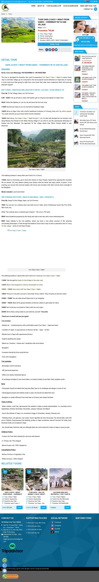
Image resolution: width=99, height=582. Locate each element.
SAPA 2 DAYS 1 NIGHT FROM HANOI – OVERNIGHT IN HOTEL (12, 493)
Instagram (58, 525)
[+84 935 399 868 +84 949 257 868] (4, 576)
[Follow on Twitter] (94, 1)
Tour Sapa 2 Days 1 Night (51, 77)
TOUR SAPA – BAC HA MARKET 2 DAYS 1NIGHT (36, 493)
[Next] (71, 489)
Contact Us (88, 9)
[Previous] (1, 489)
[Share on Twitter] (49, 49)
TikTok (57, 532)
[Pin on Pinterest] (53, 49)
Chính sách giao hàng (33, 526)
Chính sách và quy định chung (36, 523)
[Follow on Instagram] (92, 1)
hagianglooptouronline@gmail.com (86, 45)
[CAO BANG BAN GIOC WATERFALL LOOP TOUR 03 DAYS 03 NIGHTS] (60, 479)
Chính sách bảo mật (33, 533)
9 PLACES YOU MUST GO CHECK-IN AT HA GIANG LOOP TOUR (87, 114)
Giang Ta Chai (22, 280)
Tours (10, 14)
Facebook (58, 522)
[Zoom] (4, 40)
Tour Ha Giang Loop (53, 6)
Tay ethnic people (65, 111)
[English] (85, 1)
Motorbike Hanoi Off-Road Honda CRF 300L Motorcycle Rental (88, 122)
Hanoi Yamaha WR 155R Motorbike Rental (87, 136)
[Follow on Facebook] (91, 1)
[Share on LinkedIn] (56, 49)
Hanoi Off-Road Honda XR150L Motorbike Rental (87, 143)
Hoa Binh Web (45, 568)
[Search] (95, 9)
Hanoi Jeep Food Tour (88, 6)
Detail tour (9, 59)
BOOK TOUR (54, 44)
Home (33, 6)
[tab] (9, 60)
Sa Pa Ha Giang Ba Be (70, 6)
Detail (19, 507)
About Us (40, 6)
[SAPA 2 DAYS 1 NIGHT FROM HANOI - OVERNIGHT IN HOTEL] (12, 479)
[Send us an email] (96, 1)
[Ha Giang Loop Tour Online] (11, 7)
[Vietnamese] (88, 1)
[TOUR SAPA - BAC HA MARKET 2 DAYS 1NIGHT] (36, 479)
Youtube (57, 529)
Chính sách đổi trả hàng (34, 529)
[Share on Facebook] (46, 49)
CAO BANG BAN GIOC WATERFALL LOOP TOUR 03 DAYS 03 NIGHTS (60, 493)
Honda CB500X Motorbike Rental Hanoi (87, 130)
